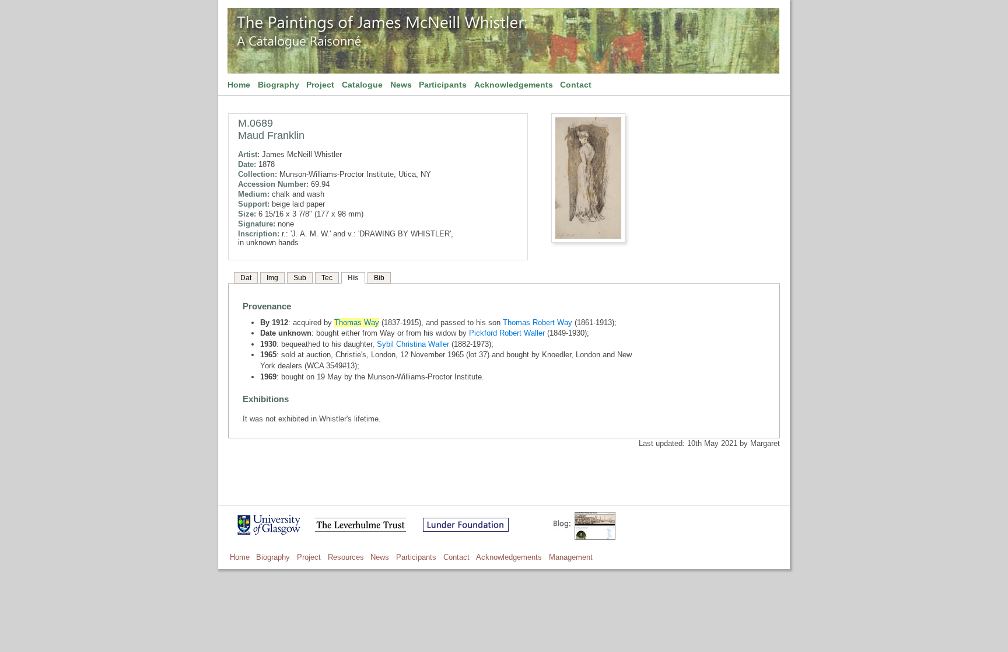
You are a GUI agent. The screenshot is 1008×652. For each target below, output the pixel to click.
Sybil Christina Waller (413, 344)
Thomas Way (356, 322)
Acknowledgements (513, 84)
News (401, 84)
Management (571, 557)
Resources (346, 557)
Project (320, 84)
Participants (443, 84)
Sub (299, 278)
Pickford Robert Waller (507, 333)
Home (239, 84)
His (353, 278)
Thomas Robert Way (537, 322)
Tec (326, 278)
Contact (576, 84)
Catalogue (362, 84)
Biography (278, 84)
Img (272, 278)
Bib (379, 278)
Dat (245, 278)
